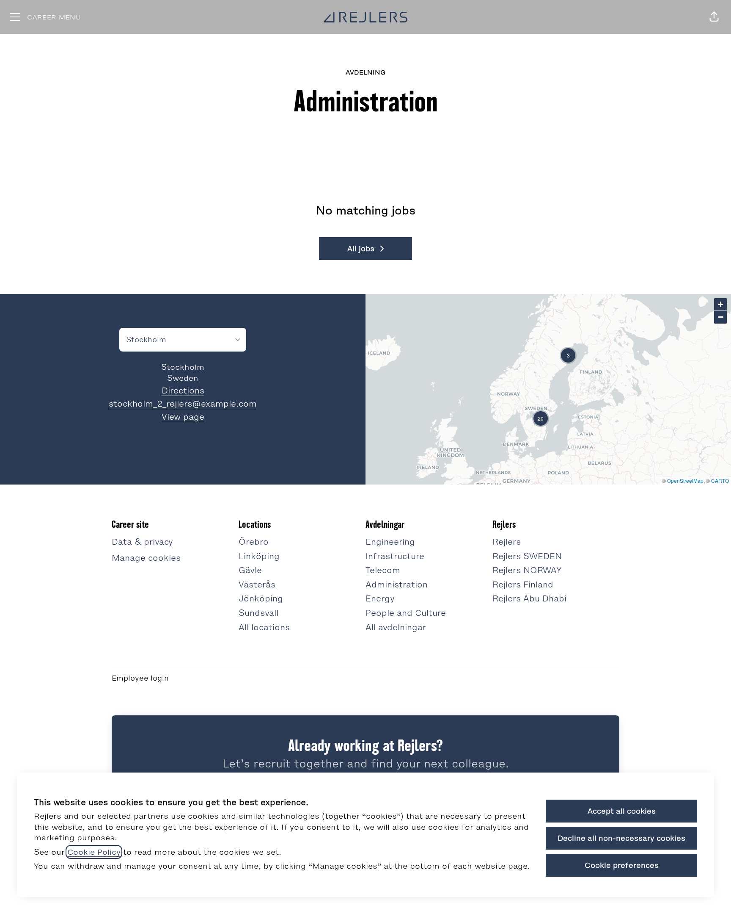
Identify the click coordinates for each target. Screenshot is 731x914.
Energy (380, 598)
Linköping (259, 556)
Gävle (250, 570)
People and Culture (406, 612)
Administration (397, 584)
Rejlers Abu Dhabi (529, 598)
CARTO (720, 480)
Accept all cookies (622, 811)
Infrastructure (395, 556)
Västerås (257, 584)
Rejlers (506, 541)
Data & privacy (142, 541)
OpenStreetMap (685, 480)
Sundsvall (258, 612)
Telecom (383, 570)
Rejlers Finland (522, 584)
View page (183, 416)
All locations (264, 627)
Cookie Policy (94, 852)
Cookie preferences (622, 865)
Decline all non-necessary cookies (621, 838)
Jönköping (261, 598)
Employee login (140, 678)
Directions (183, 390)
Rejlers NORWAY (527, 570)
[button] (714, 17)
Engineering (390, 541)
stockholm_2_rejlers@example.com (183, 403)
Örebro (254, 541)
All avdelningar (396, 627)
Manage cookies (146, 557)
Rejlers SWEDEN (527, 556)
